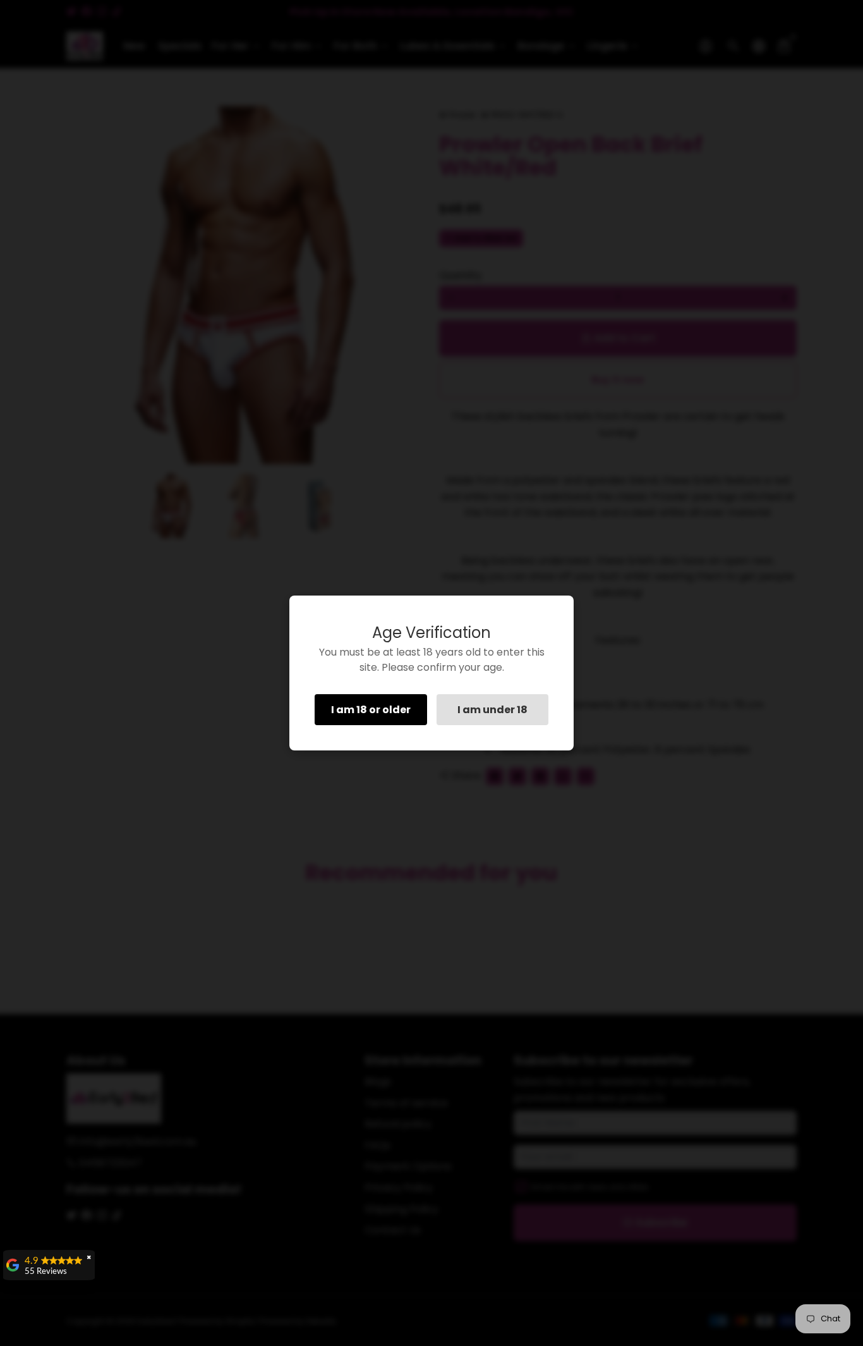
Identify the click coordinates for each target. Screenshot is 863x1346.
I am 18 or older (371, 709)
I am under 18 (492, 709)
